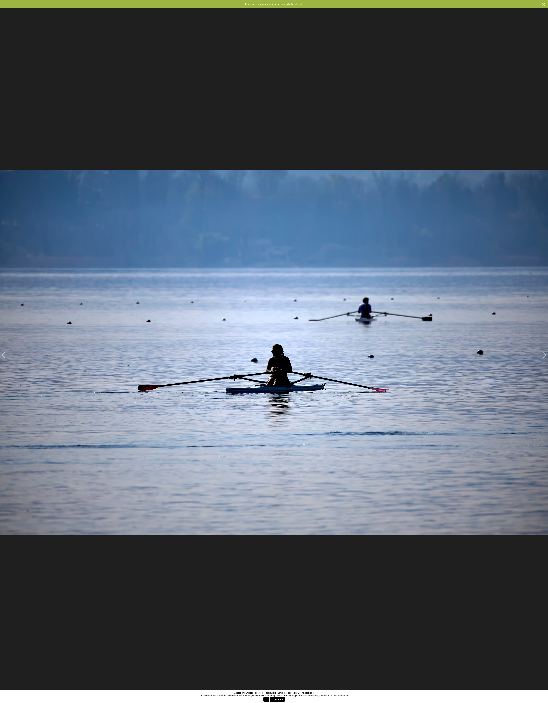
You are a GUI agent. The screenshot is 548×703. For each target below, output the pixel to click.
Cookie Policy (277, 699)
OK (266, 699)
